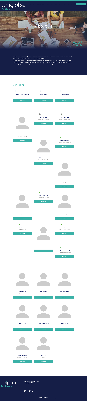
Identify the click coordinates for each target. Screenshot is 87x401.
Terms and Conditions (43, 397)
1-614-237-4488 (28, 384)
